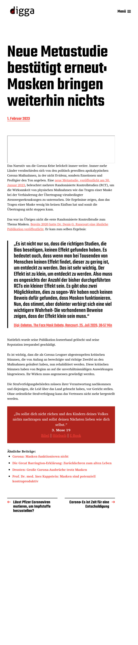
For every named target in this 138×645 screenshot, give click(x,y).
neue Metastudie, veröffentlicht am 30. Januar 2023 (58, 182)
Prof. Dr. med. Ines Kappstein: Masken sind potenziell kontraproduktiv (54, 479)
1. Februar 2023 (18, 119)
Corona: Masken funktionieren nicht (40, 456)
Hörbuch (59, 435)
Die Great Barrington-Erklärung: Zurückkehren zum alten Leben (62, 463)
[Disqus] (61, 575)
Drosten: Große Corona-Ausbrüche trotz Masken (49, 469)
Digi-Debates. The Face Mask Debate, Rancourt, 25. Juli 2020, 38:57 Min (63, 325)
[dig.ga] (22, 11)
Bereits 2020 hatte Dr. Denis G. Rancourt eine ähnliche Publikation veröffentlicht (57, 226)
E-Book (75, 435)
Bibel (45, 435)
